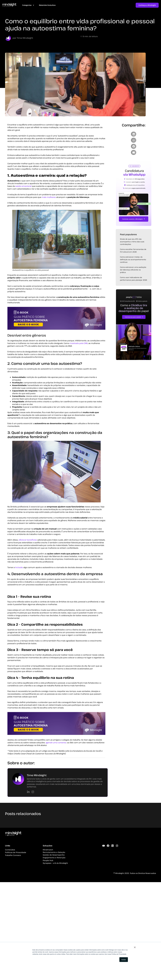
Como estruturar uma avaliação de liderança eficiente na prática (133, 269)
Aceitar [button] (123, 960)
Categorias (26, 5)
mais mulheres (49, 197)
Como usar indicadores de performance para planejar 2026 (133, 278)
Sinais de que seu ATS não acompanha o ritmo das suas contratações (132, 241)
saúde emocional (23, 186)
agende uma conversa (55, 742)
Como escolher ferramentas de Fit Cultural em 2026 (133, 250)
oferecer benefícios (28, 540)
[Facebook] (108, 845)
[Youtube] (103, 845)
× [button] (134, 946)
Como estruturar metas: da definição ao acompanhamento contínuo (133, 259)
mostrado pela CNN (79, 343)
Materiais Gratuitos (47, 5)
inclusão (19, 567)
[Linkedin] (112, 845)
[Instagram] (117, 845)
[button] (133, 134)
